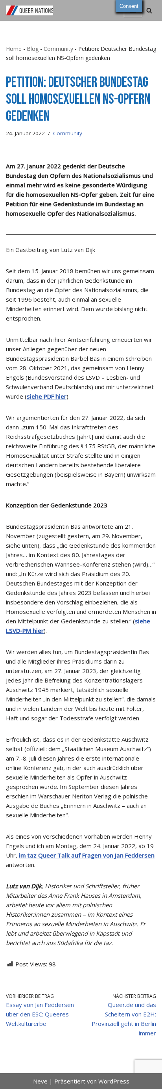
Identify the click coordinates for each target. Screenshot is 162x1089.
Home (14, 48)
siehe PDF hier (46, 396)
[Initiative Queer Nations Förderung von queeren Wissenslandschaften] (29, 10)
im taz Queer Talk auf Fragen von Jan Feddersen (87, 855)
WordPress (113, 1081)
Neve (40, 1081)
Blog (33, 48)
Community (58, 48)
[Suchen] (149, 10)
